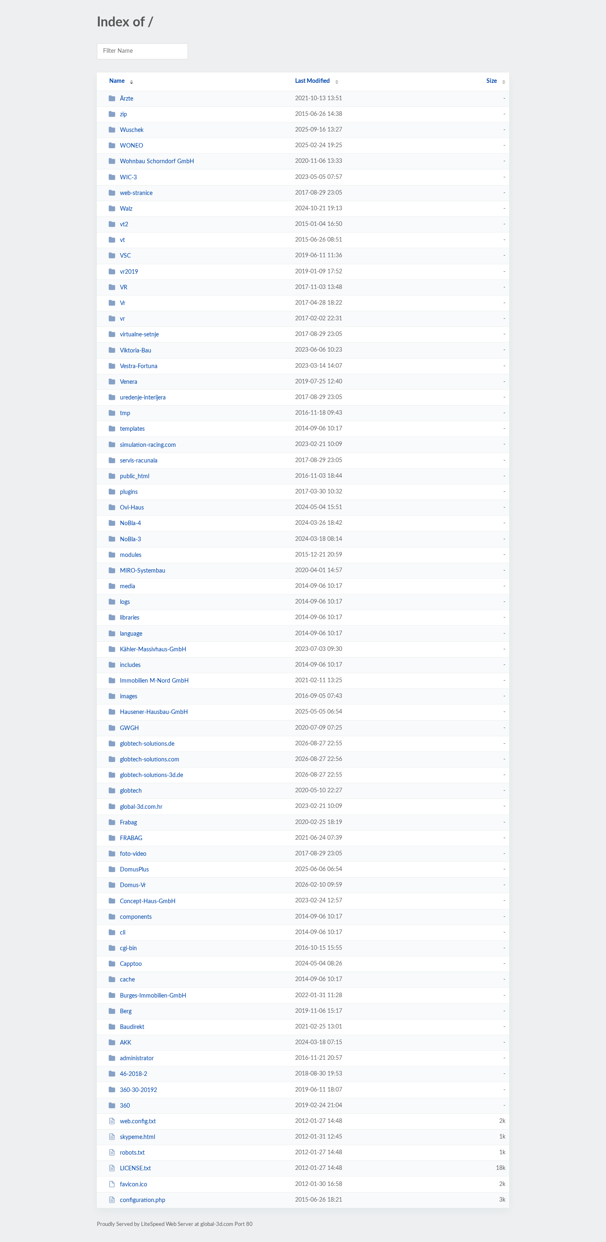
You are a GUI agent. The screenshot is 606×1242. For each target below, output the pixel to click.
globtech (131, 791)
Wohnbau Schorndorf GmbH (157, 161)
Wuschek (131, 130)
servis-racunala (138, 461)
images (128, 697)
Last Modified (312, 81)
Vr (122, 303)
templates (132, 429)
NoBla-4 (130, 523)
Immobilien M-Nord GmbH (154, 681)
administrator (137, 1058)
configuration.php (142, 1200)
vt (122, 240)
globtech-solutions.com (149, 760)
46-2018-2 (133, 1074)
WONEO (131, 146)
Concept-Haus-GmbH (148, 901)
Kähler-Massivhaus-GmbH (153, 650)
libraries (129, 618)
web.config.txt (138, 1122)
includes (130, 665)
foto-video (133, 854)
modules (130, 555)
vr (122, 319)
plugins (129, 492)
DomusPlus (134, 870)
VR (123, 288)
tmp (125, 413)
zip (123, 114)
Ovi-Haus (132, 508)
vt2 (124, 225)
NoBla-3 (130, 539)
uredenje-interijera (143, 398)
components (136, 917)
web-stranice (136, 193)
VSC (125, 256)
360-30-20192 (138, 1090)
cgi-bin (128, 948)
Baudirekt (132, 1027)
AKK (125, 1043)
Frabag (128, 823)
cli (122, 933)
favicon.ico (133, 1185)
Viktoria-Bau (135, 350)
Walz (126, 209)
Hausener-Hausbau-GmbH (154, 712)
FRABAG (131, 838)
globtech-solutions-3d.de (151, 775)
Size (491, 81)
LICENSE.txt (135, 1169)
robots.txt (132, 1153)
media (127, 586)
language (131, 634)
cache (127, 980)
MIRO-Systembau (142, 571)
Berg (126, 1011)
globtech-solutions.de (147, 744)
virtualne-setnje (139, 335)
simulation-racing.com (148, 445)
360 (125, 1106)
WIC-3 (128, 178)
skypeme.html (137, 1137)
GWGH (129, 728)
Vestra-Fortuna (138, 366)
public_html (134, 476)
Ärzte (126, 99)
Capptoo (131, 964)
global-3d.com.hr (141, 807)
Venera (128, 382)
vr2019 (129, 272)
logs (125, 602)
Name (116, 81)
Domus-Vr (133, 885)
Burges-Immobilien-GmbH (153, 995)
